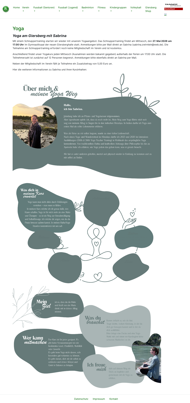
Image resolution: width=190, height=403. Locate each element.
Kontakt (113, 398)
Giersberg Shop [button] (150, 9)
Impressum (99, 398)
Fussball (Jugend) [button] (68, 7)
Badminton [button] (88, 7)
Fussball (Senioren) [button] (44, 7)
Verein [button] (25, 7)
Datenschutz (81, 398)
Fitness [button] (102, 7)
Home (17, 7)
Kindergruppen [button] (118, 7)
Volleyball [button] (135, 7)
